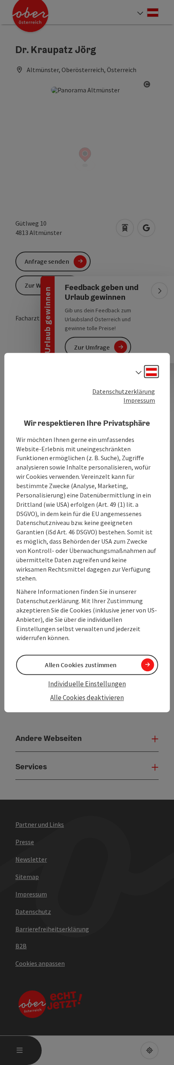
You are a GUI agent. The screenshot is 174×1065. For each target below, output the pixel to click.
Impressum (139, 401)
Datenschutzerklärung (123, 391)
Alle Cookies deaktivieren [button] (87, 697)
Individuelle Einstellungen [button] (87, 683)
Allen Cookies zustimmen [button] (81, 665)
